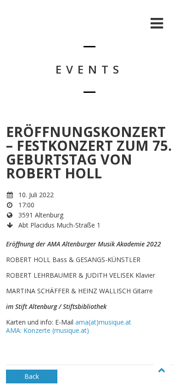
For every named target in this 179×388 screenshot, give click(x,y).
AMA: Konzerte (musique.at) (47, 330)
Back (31, 376)
